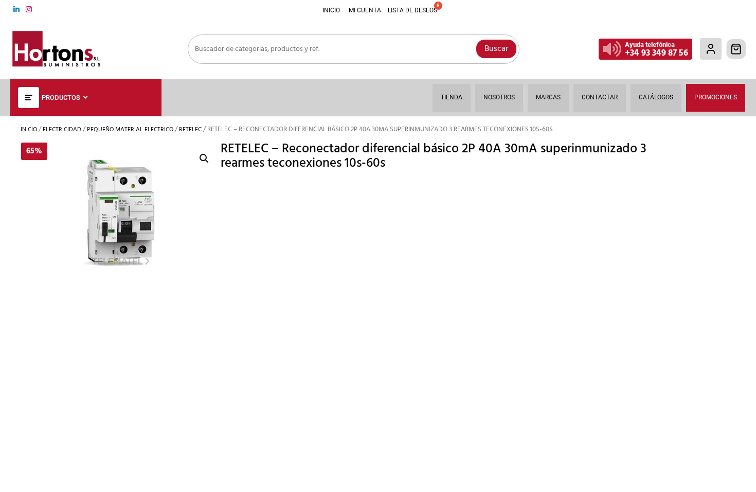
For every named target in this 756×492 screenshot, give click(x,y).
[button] (204, 158)
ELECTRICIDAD (62, 130)
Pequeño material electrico (130, 130)
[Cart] (736, 49)
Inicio (29, 130)
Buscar (496, 49)
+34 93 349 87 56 (656, 53)
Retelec (190, 130)
